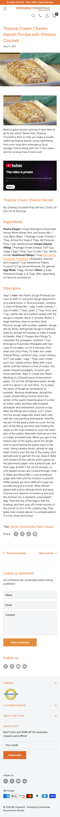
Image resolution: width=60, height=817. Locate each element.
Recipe (50, 526)
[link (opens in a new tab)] (10, 689)
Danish (14, 526)
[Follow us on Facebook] (5, 666)
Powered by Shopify (13, 810)
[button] (54, 16)
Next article (46, 553)
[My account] (47, 15)
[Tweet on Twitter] (28, 534)
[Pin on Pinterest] (22, 534)
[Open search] (33, 15)
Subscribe (14, 755)
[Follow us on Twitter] (12, 666)
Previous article (16, 553)
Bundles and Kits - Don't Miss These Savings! (30, 2)
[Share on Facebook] (16, 534)
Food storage (27, 526)
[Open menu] (5, 8)
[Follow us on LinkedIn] (24, 666)
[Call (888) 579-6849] (40, 16)
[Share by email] (35, 534)
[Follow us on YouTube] (18, 666)
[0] (54, 16)
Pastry (40, 526)
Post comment (20, 642)
